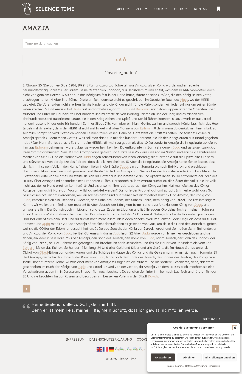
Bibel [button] (64, 85)
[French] (106, 349)
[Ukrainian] (142, 349)
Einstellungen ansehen (220, 357)
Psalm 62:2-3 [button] (210, 319)
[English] (100, 349)
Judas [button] (124, 166)
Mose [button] (184, 100)
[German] (112, 349)
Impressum (215, 366)
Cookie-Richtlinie (175, 366)
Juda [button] (77, 109)
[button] (235, 327)
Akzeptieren (163, 357)
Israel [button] (206, 119)
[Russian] (123, 349)
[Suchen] (214, 47)
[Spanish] (130, 349)
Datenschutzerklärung (196, 366)
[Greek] (117, 349)
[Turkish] (136, 349)
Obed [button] (44, 252)
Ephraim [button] (146, 128)
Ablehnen (189, 357)
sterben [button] (75, 104)
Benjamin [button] (143, 109)
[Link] (218, 8)
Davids (153, 276)
